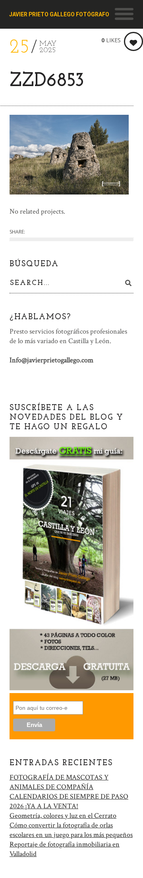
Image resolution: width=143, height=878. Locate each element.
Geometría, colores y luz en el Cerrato (63, 815)
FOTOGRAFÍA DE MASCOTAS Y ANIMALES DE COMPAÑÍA (59, 782)
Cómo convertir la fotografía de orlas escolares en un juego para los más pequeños (71, 830)
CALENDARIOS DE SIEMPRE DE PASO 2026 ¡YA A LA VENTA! (69, 801)
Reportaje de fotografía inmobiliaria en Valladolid (65, 849)
